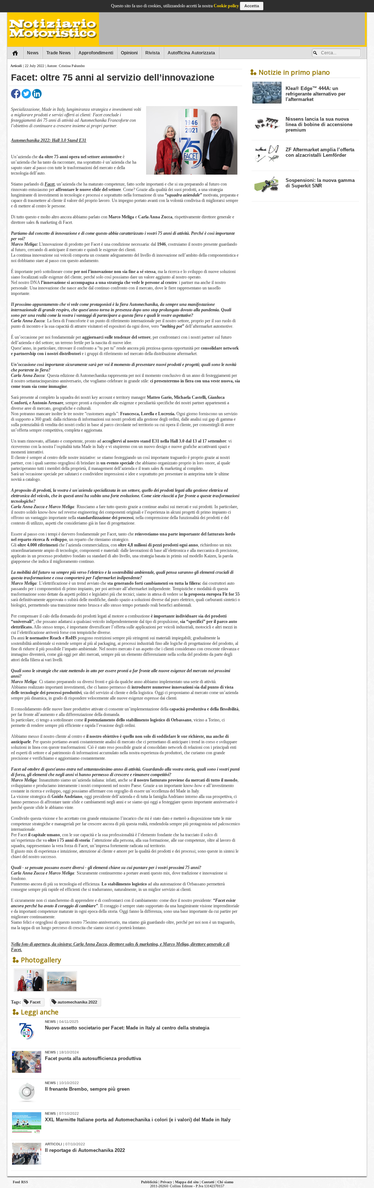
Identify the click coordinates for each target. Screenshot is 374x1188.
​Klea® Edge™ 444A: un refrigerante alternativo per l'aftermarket (316, 94)
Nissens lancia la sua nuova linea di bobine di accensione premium (319, 124)
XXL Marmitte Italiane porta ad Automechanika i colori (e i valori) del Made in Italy (137, 1119)
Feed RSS (20, 1182)
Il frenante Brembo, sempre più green (87, 1089)
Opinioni (129, 52)
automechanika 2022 (77, 1002)
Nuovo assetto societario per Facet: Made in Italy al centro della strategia (127, 1028)
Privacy (166, 1182)
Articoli (16, 66)
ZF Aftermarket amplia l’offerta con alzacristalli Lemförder (320, 152)
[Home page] (15, 53)
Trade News (58, 52)
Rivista (152, 52)
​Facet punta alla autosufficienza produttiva (93, 1058)
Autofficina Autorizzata (191, 52)
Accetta (251, 6)
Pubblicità (149, 1182)
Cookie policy (226, 5)
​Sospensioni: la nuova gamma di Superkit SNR (320, 183)
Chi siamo (225, 1182)
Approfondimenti (96, 52)
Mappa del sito (187, 1182)
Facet (49, 184)
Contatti (208, 1182)
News (33, 52)
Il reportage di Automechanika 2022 (85, 1150)
